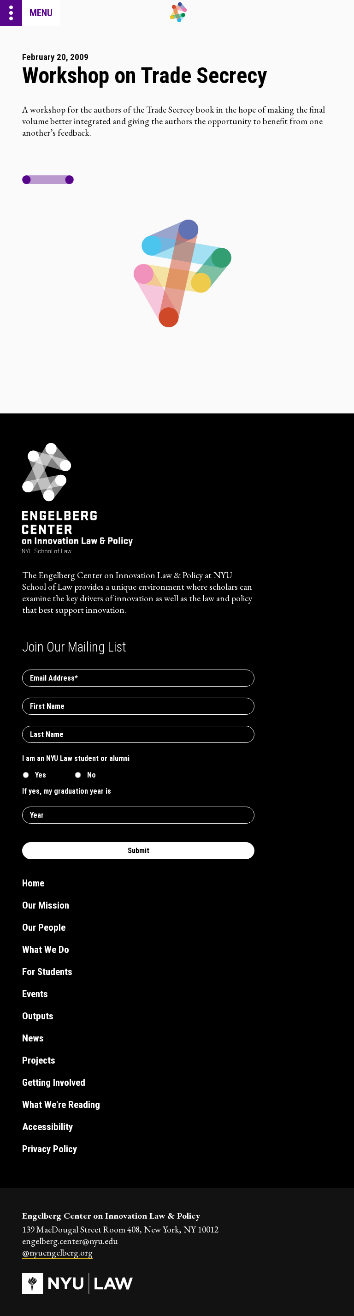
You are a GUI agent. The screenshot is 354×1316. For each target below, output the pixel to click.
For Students (47, 971)
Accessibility (47, 1126)
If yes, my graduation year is (66, 791)
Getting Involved (53, 1082)
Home (33, 883)
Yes (40, 775)
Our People (43, 927)
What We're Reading (61, 1104)
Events (35, 993)
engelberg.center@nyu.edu (70, 1241)
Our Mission (45, 905)
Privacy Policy (49, 1148)
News (33, 1038)
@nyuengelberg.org (57, 1252)
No (91, 775)
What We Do (45, 949)
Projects (38, 1060)
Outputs (37, 1016)
